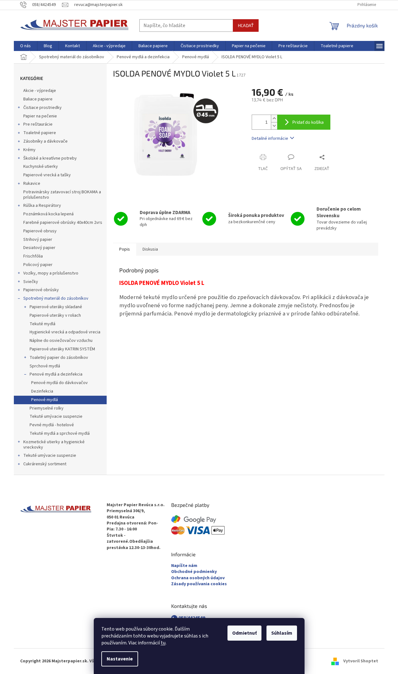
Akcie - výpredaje (39, 91)
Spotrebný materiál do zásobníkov (55, 298)
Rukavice (31, 183)
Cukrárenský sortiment (44, 464)
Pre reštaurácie (38, 124)
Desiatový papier (39, 248)
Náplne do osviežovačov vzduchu (61, 340)
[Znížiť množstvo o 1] (274, 125)
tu (163, 642)
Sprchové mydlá (45, 366)
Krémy (29, 150)
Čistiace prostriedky (42, 108)
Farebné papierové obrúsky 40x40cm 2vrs (62, 222)
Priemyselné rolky (47, 408)
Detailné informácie (270, 138)
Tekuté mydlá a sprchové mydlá (60, 433)
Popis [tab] (124, 249)
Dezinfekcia (42, 391)
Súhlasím (281, 633)
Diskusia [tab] (150, 249)
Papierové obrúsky (41, 290)
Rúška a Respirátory (42, 205)
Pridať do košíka (308, 122)
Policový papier (38, 265)
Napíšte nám (184, 566)
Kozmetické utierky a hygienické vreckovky (54, 444)
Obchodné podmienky (194, 572)
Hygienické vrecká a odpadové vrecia (65, 332)
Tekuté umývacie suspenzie (56, 416)
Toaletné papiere (39, 133)
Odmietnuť (244, 633)
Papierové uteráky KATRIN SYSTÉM (62, 349)
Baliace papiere (38, 99)
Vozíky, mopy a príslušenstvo (50, 273)
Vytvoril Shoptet (360, 661)
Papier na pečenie (40, 116)
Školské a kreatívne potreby (50, 158)
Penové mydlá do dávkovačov (59, 383)
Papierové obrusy (40, 231)
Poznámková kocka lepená (48, 214)
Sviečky (30, 282)
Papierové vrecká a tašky (47, 175)
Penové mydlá (44, 400)
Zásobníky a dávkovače (45, 141)
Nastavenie (120, 658)
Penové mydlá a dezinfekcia (56, 374)
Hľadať (246, 25)
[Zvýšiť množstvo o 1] (274, 118)
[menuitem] (25, 46)
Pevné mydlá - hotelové (52, 425)
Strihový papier (37, 239)
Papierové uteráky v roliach (55, 315)
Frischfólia (33, 256)
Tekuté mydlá (42, 324)
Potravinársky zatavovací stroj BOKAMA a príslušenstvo (62, 195)
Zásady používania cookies (199, 584)
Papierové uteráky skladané (56, 307)
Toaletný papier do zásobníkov (59, 357)
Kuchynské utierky (40, 166)
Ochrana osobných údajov (198, 578)
